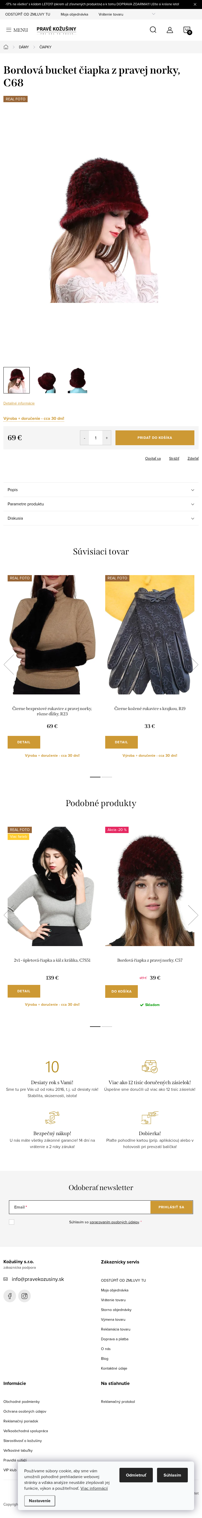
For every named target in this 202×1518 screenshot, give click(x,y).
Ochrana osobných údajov (24, 1411)
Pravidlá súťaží (15, 1460)
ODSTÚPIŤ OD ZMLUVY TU (27, 14)
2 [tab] (107, 1026)
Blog (104, 1358)
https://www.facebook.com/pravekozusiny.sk (9, 1296)
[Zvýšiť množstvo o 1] (106, 438)
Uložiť (12, 457)
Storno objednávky (116, 1309)
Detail (24, 742)
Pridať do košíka (155, 437)
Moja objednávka (74, 14)
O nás (106, 1348)
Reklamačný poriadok (20, 1421)
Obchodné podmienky (21, 1401)
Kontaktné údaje (114, 1368)
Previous (8, 664)
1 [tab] (95, 1026)
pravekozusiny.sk (24, 1296)
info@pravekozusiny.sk (38, 1279)
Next (193, 664)
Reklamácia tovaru (115, 1329)
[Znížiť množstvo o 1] (84, 438)
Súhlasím (172, 1475)
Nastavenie (39, 1501)
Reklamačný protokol (118, 1401)
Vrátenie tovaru (111, 14)
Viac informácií (94, 1488)
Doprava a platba (114, 1339)
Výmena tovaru (113, 1319)
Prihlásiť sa (171, 1207)
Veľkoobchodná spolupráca (25, 1430)
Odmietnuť (136, 1475)
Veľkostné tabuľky (18, 1450)
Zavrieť (30, 457)
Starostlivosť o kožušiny (22, 1440)
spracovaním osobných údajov (114, 1222)
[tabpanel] (52, 670)
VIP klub (10, 1470)
